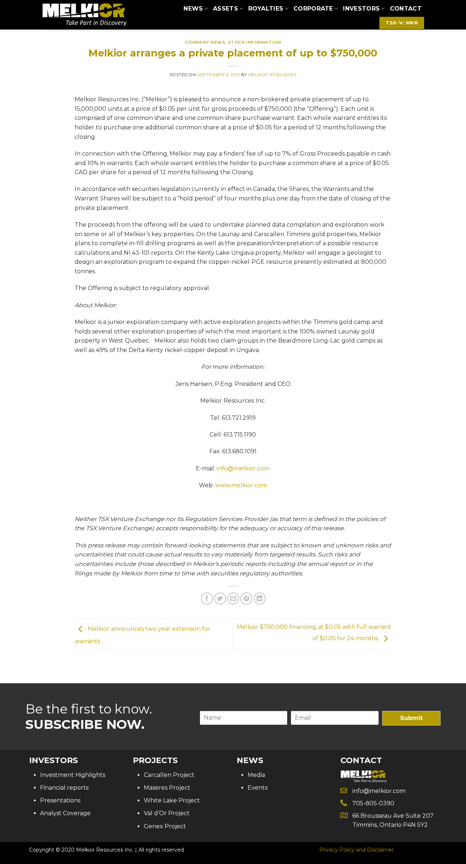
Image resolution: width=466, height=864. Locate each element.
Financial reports (64, 787)
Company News (205, 42)
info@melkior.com (243, 468)
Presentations (60, 800)
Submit (411, 718)
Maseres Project (167, 787)
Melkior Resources (272, 74)
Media (256, 774)
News (193, 8)
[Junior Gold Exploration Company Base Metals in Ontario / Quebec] (84, 14)
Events (258, 787)
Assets (225, 8)
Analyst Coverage (65, 813)
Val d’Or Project (167, 813)
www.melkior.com (241, 485)
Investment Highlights (72, 774)
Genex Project (165, 826)
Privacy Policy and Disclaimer (356, 850)
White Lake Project (172, 800)
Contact (406, 8)
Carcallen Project (169, 774)
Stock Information (254, 42)
